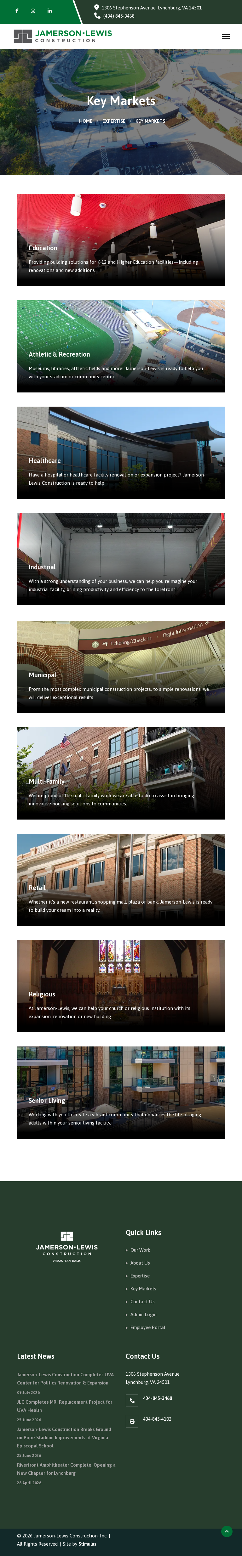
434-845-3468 (157, 1398)
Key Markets (143, 1288)
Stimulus (87, 1544)
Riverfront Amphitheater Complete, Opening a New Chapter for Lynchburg (66, 1473)
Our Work (140, 1250)
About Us (140, 1263)
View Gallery (56, 279)
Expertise (140, 1275)
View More (53, 598)
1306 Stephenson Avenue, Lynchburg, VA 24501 (152, 7)
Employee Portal (147, 1327)
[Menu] (226, 36)
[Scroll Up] (227, 1531)
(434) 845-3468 (119, 16)
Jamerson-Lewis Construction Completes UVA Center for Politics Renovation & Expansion (65, 1383)
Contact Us (142, 1301)
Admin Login (143, 1314)
